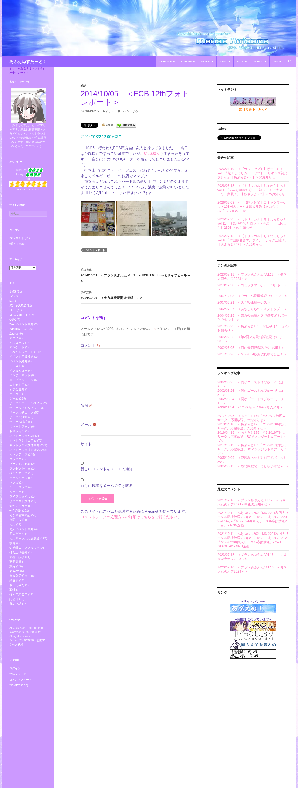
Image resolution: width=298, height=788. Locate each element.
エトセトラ (16, 384)
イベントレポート (95, 250)
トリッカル (16, 431)
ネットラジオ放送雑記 (24, 450)
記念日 (13, 599)
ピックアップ (18, 454)
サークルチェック (21, 412)
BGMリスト (16, 238)
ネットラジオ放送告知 (24, 445)
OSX (12, 319)
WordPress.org (18, 685)
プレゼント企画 (19, 468)
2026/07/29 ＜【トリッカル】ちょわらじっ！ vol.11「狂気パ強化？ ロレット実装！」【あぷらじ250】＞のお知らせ (251, 223)
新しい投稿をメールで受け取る (107, 486)
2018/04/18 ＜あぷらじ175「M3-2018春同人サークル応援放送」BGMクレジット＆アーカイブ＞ (252, 437)
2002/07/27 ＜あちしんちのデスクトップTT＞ (252, 309)
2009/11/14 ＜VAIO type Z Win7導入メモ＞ (250, 407)
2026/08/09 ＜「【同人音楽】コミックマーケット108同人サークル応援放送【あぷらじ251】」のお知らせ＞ (251, 206)
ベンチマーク (18, 473)
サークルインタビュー (24, 408)
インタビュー (18, 370)
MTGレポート (18, 315)
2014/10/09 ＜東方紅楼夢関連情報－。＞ (112, 295)
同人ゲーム (16, 534)
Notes (240, 61)
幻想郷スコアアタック (24, 548)
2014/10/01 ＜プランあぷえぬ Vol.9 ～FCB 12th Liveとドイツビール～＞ (135, 275)
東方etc (14, 571)
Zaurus (14, 333)
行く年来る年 (18, 594)
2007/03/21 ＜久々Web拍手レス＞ (243, 302)
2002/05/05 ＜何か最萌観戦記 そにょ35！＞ (250, 347)
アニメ (13, 338)
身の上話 (15, 603)
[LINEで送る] (126, 125)
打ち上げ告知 (18, 552)
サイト (86, 444)
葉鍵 (12, 589)
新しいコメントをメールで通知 (107, 469)
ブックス (15, 459)
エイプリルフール (21, 380)
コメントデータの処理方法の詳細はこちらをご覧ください (129, 517)
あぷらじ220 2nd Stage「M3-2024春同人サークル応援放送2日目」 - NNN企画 (252, 521)
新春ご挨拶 (16, 557)
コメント (90, 345)
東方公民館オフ (19, 575)
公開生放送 (16, 520)
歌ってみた (16, 585)
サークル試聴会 (19, 422)
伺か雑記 (15, 510)
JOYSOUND (17, 305)
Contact (277, 61)
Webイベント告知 (21, 324)
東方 (12, 566)
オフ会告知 (16, 389)
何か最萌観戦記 (19, 515)
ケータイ (15, 394)
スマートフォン (19, 426)
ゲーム (13, 398)
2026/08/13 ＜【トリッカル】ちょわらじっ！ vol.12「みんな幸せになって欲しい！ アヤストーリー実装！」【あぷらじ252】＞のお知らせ (251, 190)
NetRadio (186, 61)
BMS (12, 291)
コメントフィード (20, 679)
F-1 (11, 296)
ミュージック (18, 487)
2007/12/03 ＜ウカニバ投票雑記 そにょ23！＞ (252, 296)
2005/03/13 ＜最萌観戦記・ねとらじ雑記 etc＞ (252, 466)
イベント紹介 (18, 361)
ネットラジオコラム (23, 440)
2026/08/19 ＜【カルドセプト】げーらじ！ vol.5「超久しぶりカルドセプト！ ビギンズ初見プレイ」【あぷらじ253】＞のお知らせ (252, 173)
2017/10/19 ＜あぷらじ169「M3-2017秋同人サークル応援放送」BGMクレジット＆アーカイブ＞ (252, 449)
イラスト (15, 366)
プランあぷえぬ (19, 464)
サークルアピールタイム (26, 403)
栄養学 (13, 580)
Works (223, 61)
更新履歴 (15, 561)
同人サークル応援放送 (24, 538)
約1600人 (152, 154)
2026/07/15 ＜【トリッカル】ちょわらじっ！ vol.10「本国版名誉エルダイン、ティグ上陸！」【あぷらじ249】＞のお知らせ (252, 240)
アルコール (16, 342)
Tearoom (258, 61)
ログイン (14, 668)
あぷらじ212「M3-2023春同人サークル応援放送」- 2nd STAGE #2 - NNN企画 (252, 542)
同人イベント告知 (21, 529)
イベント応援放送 (21, 356)
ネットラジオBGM (21, 436)
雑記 (83, 85)
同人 (12, 524)
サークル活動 (18, 417)
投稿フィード (17, 674)
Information (165, 61)
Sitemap (205, 61)
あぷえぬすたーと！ (28, 61)
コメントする (129, 111)
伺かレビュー (18, 506)
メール (88, 425)
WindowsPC (17, 329)
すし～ (110, 111)
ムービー (15, 492)
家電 (12, 543)
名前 (87, 405)
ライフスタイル (19, 496)
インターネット (19, 375)
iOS (11, 301)
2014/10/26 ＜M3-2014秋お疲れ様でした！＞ (252, 354)
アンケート (16, 347)
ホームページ (18, 478)
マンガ (13, 482)
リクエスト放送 (19, 501)
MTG (12, 310)
